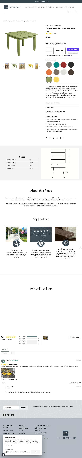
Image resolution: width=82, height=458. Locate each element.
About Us (71, 7)
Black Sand (71, 65)
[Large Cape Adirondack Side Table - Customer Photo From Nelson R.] (45, 338)
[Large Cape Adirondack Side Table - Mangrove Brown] (18, 310)
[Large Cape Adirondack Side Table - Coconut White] (16, 310)
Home (4, 21)
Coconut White (63, 72)
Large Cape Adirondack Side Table (9, 379)
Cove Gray (49, 65)
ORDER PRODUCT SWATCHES (52, 103)
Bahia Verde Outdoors (53, 25)
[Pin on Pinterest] (12, 415)
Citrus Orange (49, 72)
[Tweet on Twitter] (8, 415)
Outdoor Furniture (30, 7)
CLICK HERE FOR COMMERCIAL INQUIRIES (55, 111)
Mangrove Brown (71, 72)
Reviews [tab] (4, 349)
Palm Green (49, 79)
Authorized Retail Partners (23, 429)
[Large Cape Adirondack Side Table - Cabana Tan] (14, 310)
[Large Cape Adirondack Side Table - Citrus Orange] (12, 310)
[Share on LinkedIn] (48, 438)
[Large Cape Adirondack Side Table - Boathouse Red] (8, 310)
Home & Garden (42, 7)
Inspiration (51, 7)
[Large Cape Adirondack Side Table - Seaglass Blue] (6, 310)
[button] (77, 383)
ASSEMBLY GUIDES (50, 107)
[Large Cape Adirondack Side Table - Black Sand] (10, 310)
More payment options (73, 53)
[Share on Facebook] (4, 415)
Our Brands (59, 7)
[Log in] (72, 12)
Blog (65, 7)
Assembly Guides (8, 430)
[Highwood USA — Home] (12, 7)
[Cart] (76, 12)
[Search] (67, 12)
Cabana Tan (56, 72)
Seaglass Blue (56, 65)
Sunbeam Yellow (56, 79)
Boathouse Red (63, 65)
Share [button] (4, 383)
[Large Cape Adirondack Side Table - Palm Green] (4, 312)
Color (51, 60)
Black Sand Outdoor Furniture (13, 21)
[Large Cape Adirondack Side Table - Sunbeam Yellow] (6, 312)
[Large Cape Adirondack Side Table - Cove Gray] (4, 310)
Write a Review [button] (75, 337)
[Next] (80, 247)
